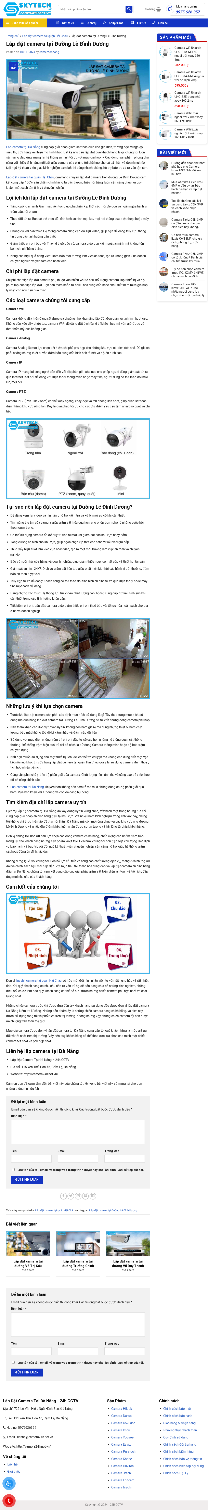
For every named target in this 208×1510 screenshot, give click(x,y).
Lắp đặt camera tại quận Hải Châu (45, 36)
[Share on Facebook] (63, 1196)
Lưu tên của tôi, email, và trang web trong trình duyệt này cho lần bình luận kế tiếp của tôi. (80, 1170)
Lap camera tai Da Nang (27, 787)
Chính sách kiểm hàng (178, 1452)
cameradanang (49, 52)
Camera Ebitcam (122, 1480)
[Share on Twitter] (70, 1196)
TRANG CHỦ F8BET (22, 1481)
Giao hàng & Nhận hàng (179, 1423)
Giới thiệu (13, 1471)
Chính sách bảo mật (177, 1409)
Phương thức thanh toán (180, 1430)
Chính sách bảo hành (177, 1416)
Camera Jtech (121, 1473)
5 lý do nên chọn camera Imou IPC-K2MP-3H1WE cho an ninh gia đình (187, 272)
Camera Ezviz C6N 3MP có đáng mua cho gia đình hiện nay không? (187, 223)
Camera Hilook (121, 1409)
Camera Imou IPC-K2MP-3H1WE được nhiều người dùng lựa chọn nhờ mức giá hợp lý (187, 289)
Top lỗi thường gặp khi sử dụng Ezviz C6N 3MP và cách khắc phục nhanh (187, 206)
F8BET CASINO (61, 1481)
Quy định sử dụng (175, 1437)
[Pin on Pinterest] (85, 1196)
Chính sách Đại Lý (175, 1473)
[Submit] (129, 9)
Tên (14, 1151)
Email (61, 1151)
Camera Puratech (123, 1452)
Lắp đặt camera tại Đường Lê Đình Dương (113, 1210)
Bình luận (19, 1116)
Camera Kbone (121, 1459)
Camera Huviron (122, 1466)
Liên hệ (12, 1464)
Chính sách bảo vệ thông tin (182, 1459)
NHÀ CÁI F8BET (42, 1481)
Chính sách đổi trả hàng (179, 1444)
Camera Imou (120, 1430)
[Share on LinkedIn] (93, 1196)
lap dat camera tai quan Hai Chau (39, 980)
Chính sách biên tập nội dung (183, 1466)
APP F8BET (89, 1481)
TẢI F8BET (76, 1481)
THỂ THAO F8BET (26, 1486)
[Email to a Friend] (78, 1196)
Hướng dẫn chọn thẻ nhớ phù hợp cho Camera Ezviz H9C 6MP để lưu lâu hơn (188, 168)
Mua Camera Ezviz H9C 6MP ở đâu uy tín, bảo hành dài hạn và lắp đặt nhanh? (187, 187)
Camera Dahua (121, 1416)
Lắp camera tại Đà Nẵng (23, 147)
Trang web (111, 1151)
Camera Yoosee (122, 1437)
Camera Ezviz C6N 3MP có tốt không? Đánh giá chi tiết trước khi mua (187, 257)
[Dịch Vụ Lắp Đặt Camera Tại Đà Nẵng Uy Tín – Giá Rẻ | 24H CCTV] (27, 9)
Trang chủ (12, 36)
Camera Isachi (121, 1487)
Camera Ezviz (121, 1444)
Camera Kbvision (123, 1423)
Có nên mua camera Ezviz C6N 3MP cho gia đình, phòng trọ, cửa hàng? (186, 240)
